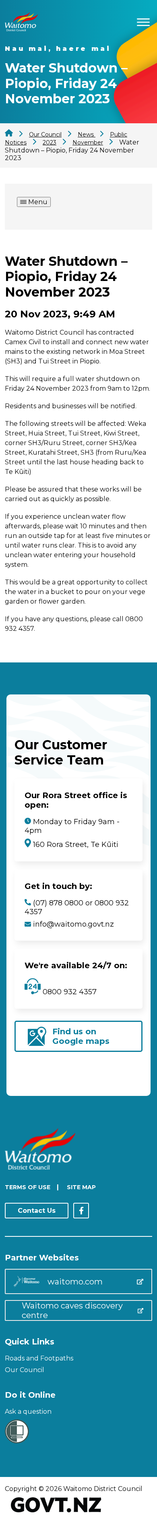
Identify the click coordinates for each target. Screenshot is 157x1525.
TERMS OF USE (27, 1187)
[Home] (21, 29)
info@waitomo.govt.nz (73, 924)
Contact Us (37, 1210)
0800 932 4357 (69, 991)
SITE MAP (81, 1187)
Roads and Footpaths (39, 1358)
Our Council (24, 1370)
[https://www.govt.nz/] (56, 1513)
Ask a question (28, 1411)
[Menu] (143, 21)
